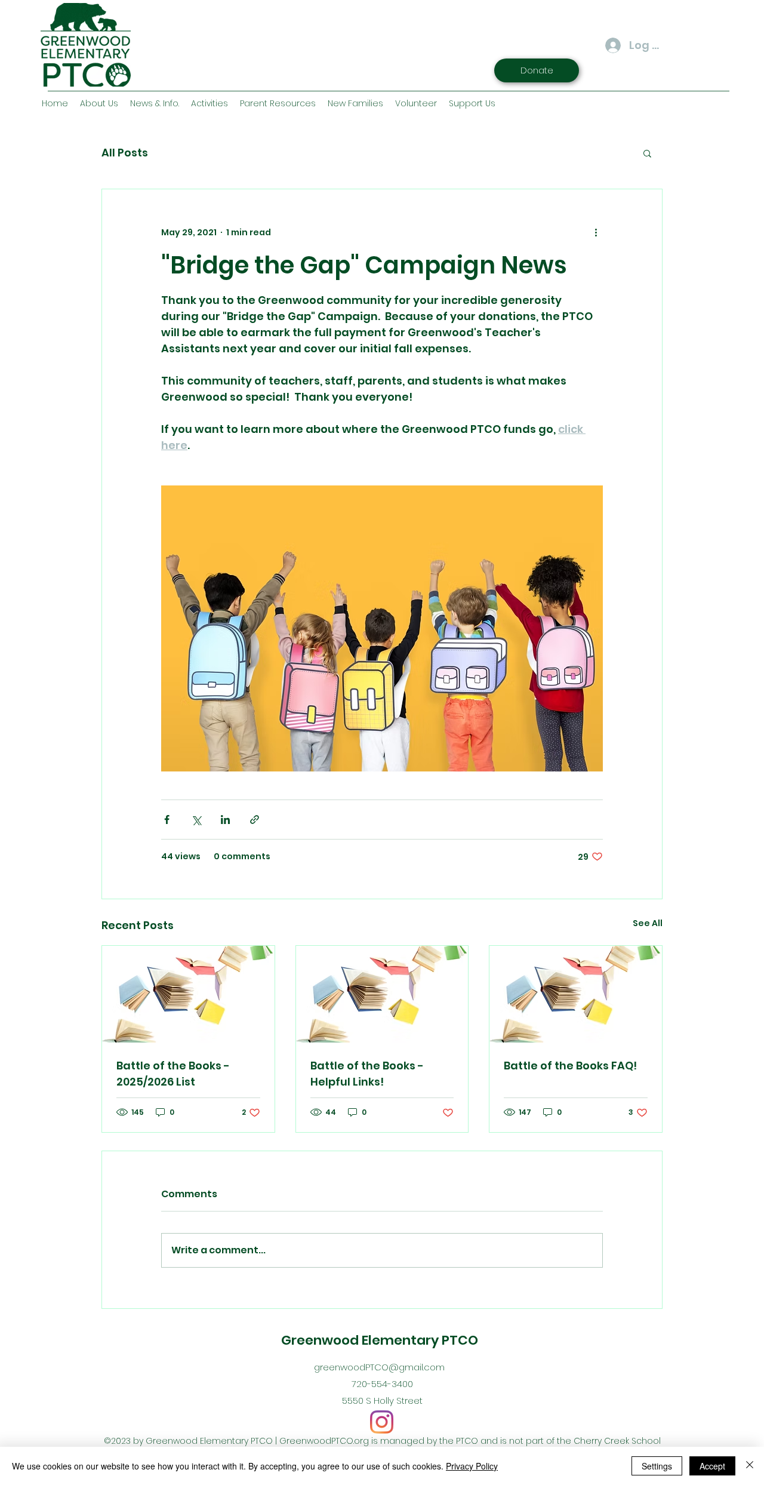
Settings (657, 1466)
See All (648, 923)
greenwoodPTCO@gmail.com (379, 1367)
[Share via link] (254, 819)
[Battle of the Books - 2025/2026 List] (188, 994)
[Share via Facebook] (166, 819)
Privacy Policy (472, 1466)
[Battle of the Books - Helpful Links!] (382, 994)
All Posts (124, 152)
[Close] (750, 1465)
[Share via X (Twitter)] (196, 819)
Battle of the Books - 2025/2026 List (173, 1073)
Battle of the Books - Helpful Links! (367, 1073)
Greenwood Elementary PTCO (379, 1340)
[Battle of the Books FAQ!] (575, 994)
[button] (647, 153)
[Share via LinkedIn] (225, 819)
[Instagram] (381, 1422)
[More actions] (596, 232)
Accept (712, 1466)
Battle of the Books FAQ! (570, 1065)
